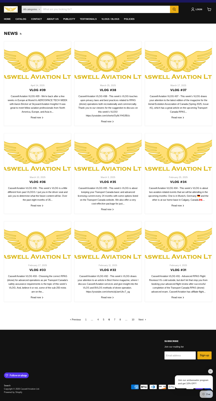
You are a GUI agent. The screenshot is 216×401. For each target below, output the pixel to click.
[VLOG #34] (178, 153)
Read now (36, 117)
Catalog (20, 19)
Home (7, 19)
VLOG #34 (178, 182)
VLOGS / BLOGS (110, 19)
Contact (36, 19)
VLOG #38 (108, 90)
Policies (129, 19)
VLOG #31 (178, 270)
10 (133, 319)
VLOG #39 (37, 90)
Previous (76, 319)
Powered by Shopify (13, 392)
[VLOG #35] (107, 153)
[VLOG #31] (178, 241)
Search (7, 385)
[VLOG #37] (178, 61)
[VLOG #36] (37, 153)
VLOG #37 (178, 90)
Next (141, 319)
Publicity (69, 19)
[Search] (174, 9)
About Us (53, 19)
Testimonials (88, 19)
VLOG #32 (108, 270)
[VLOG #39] (37, 61)
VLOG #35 (108, 182)
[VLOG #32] (107, 241)
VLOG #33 (37, 270)
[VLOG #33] (37, 241)
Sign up (204, 355)
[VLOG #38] (107, 61)
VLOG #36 (37, 182)
